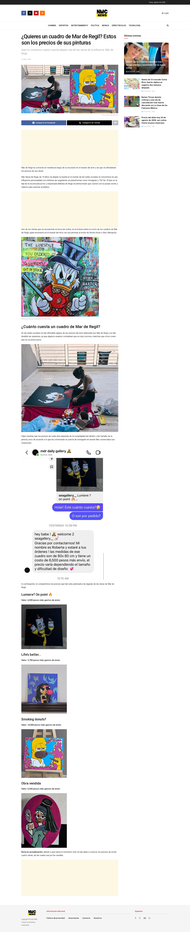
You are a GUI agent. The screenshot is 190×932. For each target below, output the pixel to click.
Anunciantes (73, 918)
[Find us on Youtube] (36, 13)
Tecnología (134, 25)
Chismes (52, 25)
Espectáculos (119, 25)
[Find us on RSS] (42, 13)
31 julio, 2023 (26, 59)
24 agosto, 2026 (133, 71)
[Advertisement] (69, 148)
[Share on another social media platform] (115, 122)
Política (95, 25)
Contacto (86, 918)
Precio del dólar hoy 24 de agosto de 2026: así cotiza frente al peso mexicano (154, 120)
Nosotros (98, 918)
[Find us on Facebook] (23, 13)
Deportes (63, 25)
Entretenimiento (79, 25)
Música (105, 25)
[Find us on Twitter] (30, 13)
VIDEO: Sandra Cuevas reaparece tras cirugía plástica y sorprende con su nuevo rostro (145, 64)
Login (166, 13)
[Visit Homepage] (102, 13)
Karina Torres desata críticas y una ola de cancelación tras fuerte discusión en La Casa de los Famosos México (154, 102)
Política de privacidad (56, 918)
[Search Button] (168, 25)
